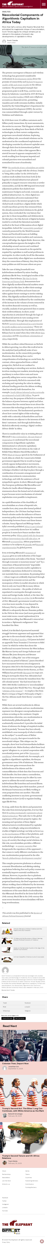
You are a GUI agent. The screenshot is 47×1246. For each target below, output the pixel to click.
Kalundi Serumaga (15, 1114)
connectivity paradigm (32, 228)
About (4, 1171)
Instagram (5, 1204)
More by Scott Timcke (8, 990)
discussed (27, 672)
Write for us (6, 1184)
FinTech (29, 82)
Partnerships (6, 1174)
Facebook (28, 1003)
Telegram (28, 1011)
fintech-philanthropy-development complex (22, 858)
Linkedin (5, 1207)
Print (4, 1007)
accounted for (17, 541)
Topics (27, 1174)
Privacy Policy (6, 1242)
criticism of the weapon (12, 691)
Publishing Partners (31, 1181)
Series (27, 1171)
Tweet (5, 1003)
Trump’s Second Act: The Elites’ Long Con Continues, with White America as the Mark (23, 1109)
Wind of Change (14, 455)
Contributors (29, 1184)
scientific (28, 544)
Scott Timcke (12, 40)
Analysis (6, 12)
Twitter (4, 1201)
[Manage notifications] (42, 1241)
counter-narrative (25, 846)
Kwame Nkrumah (7, 1018)
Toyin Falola (12, 1161)
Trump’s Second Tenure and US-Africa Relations (20, 1157)
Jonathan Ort (13, 1067)
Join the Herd (6, 1181)
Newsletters (6, 1178)
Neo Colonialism (19, 1018)
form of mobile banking (13, 97)
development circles (23, 79)
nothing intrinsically (17, 813)
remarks (13, 738)
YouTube (5, 1211)
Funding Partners (31, 1187)
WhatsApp (6, 1011)
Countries (28, 1178)
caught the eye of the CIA (22, 598)
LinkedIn (27, 1007)
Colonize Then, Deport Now (15, 1063)
